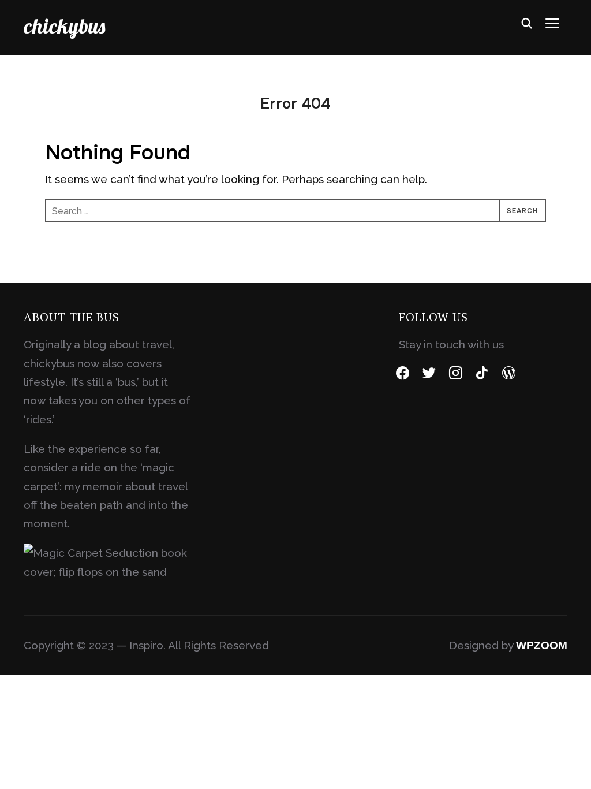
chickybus (64, 26)
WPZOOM (541, 645)
